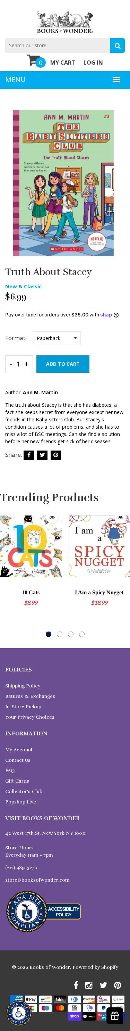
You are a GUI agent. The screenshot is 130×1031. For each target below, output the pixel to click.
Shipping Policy (22, 686)
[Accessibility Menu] (18, 1013)
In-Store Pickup (23, 707)
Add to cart (63, 364)
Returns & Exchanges (30, 696)
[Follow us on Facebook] (29, 455)
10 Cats (31, 592)
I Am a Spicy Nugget (99, 592)
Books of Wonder (49, 967)
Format (15, 338)
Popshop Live (20, 802)
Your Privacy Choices (29, 717)
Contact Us (18, 760)
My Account (19, 750)
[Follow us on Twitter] (42, 455)
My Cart (62, 62)
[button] (48, 634)
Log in (93, 62)
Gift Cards (17, 781)
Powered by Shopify (95, 967)
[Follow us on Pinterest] (56, 455)
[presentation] (7, 572)
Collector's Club (23, 791)
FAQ (10, 771)
